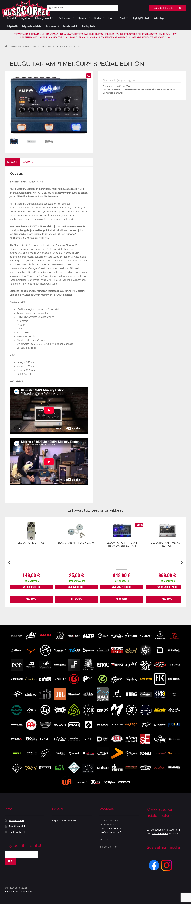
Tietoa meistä (52, 26)
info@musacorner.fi (110, 832)
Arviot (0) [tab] (28, 162)
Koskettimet (65, 18)
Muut (122, 18)
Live (110, 18)
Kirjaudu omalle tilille (64, 821)
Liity (10, 861)
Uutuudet (11, 18)
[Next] (181, 562)
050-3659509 (113, 828)
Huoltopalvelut (88, 26)
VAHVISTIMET (25, 46)
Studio (97, 18)
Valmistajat (159, 18)
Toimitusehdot (70, 26)
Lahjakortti (12, 26)
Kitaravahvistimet (131, 90)
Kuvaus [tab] (11, 162)
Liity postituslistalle (31, 26)
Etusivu (12, 46)
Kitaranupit (117, 90)
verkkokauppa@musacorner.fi (164, 830)
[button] (88, 75)
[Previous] (9, 562)
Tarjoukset (25, 18)
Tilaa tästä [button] (31, 599)
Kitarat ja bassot (43, 18)
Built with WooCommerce (19, 891)
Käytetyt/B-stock (141, 18)
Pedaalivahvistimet (150, 90)
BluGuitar (118, 93)
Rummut (82, 18)
